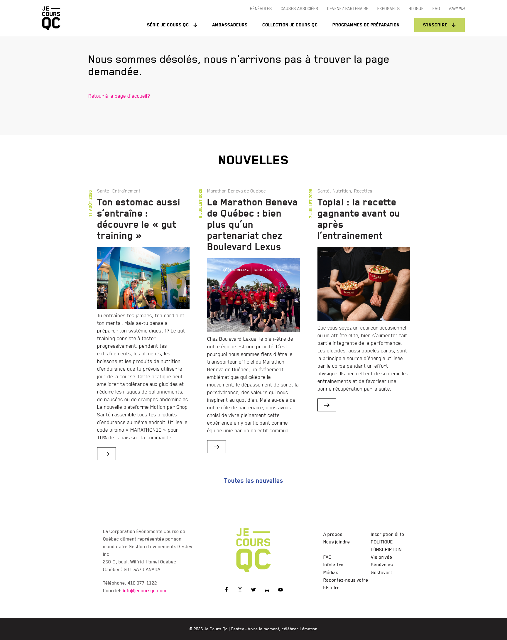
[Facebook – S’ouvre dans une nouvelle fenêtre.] (226, 590)
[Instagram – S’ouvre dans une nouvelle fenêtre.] (240, 590)
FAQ (327, 557)
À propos (332, 534)
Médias (330, 572)
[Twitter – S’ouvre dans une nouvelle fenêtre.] (253, 590)
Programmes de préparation (366, 25)
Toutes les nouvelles (253, 480)
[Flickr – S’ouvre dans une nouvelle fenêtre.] (267, 590)
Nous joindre (336, 541)
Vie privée (381, 557)
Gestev (237, 629)
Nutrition (342, 190)
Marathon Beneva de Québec (236, 190)
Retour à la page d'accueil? (119, 96)
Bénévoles (382, 564)
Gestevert (381, 572)
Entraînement (126, 190)
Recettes (363, 190)
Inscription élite (387, 534)
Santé (103, 190)
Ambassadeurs (230, 25)
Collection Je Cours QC (290, 25)
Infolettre (333, 564)
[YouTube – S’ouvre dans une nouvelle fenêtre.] (280, 590)
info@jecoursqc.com (144, 590)
